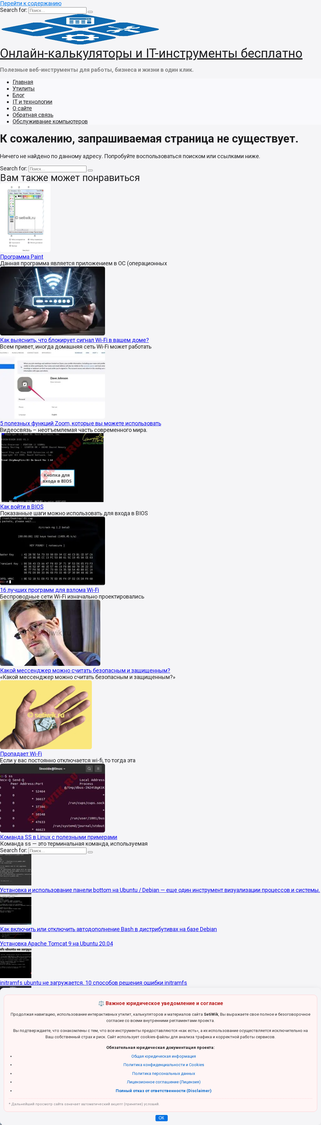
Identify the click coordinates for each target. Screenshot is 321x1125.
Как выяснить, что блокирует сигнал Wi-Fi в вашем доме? (74, 340)
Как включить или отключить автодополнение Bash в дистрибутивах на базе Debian (108, 929)
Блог (18, 95)
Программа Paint (21, 256)
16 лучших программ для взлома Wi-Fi (49, 590)
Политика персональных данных (163, 1073)
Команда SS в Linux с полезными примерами (58, 837)
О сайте (22, 108)
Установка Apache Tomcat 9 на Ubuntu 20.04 (56, 943)
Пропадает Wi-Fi (21, 753)
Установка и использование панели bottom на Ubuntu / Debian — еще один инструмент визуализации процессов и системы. (160, 890)
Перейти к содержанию (30, 3)
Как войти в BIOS (22, 506)
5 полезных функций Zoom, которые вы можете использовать (80, 423)
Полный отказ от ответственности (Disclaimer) (164, 1090)
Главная (23, 82)
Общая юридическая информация (163, 1056)
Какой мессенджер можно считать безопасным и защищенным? (85, 670)
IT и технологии (32, 101)
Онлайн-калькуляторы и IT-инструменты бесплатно (151, 53)
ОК (161, 1118)
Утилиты (24, 88)
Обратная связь (33, 114)
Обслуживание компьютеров (50, 121)
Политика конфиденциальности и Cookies (164, 1064)
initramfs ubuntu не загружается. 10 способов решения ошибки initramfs (93, 982)
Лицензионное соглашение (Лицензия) (164, 1082)
